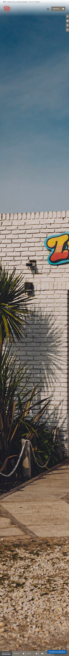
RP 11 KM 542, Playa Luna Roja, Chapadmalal (16, 2)
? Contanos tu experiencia (57, 652)
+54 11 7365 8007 (35, 2)
